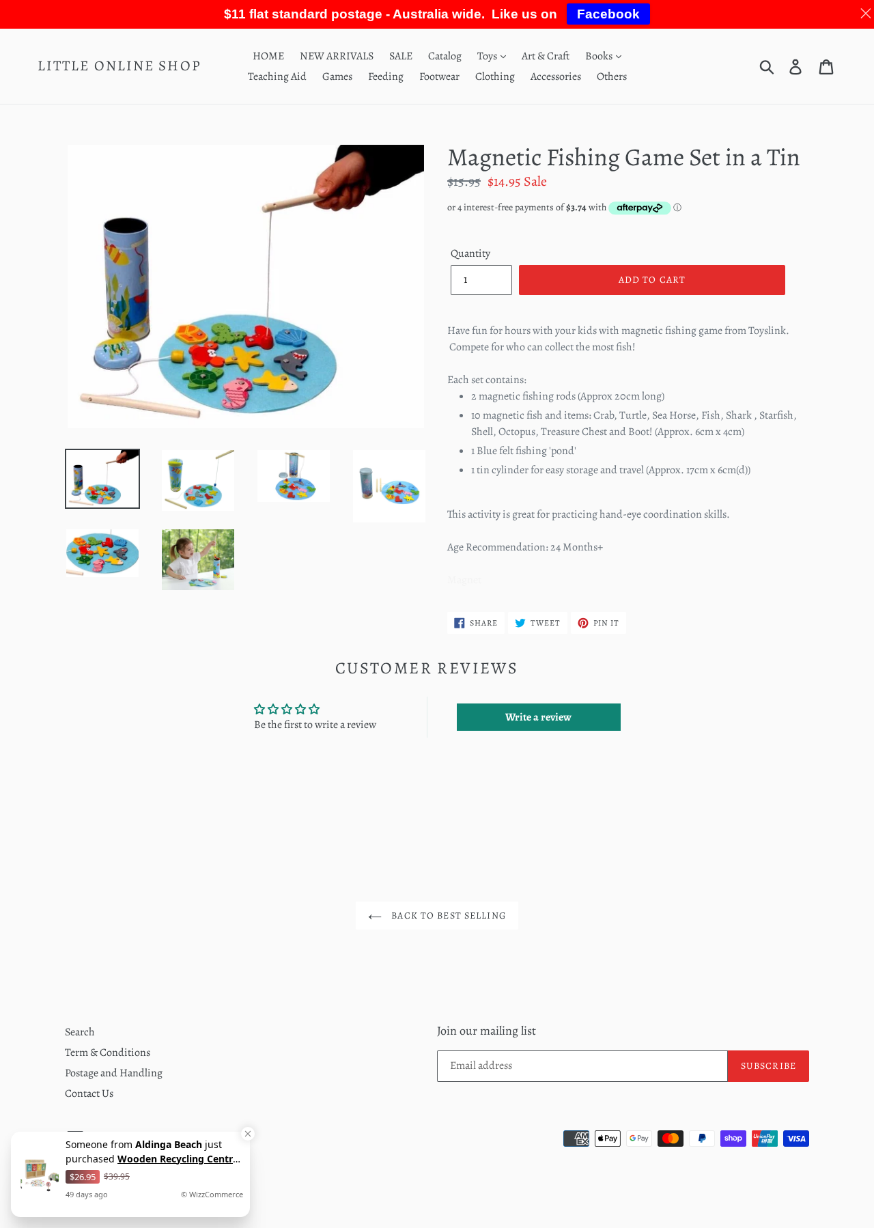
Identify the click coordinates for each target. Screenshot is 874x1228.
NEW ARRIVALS (336, 56)
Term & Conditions (107, 1052)
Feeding (386, 76)
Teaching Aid (277, 76)
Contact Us (89, 1093)
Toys (488, 56)
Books (600, 56)
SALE (400, 56)
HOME (268, 56)
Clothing (495, 76)
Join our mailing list (486, 1031)
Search (80, 1031)
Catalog (445, 56)
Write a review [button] (538, 717)
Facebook (608, 14)
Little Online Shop (119, 65)
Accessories (556, 76)
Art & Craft (545, 56)
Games (337, 76)
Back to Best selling (447, 915)
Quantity (470, 253)
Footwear (439, 76)
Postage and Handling (114, 1072)
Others (612, 76)
